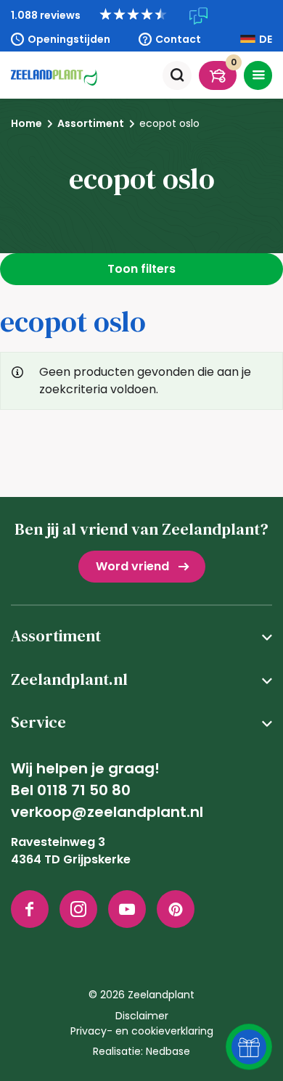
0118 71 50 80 (84, 790)
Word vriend (132, 566)
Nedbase (168, 1051)
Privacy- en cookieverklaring (141, 1031)
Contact (178, 39)
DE (265, 39)
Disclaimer (141, 1015)
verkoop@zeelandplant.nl (107, 812)
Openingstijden (69, 39)
